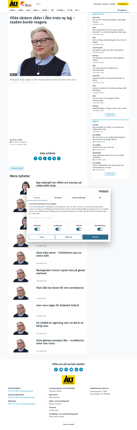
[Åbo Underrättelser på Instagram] (66, 369)
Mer (76, 10)
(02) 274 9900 (13, 391)
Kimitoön (96, 18)
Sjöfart (20, 10)
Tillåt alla (95, 237)
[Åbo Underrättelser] (68, 380)
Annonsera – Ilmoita (101, 4)
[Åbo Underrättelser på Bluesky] (61, 369)
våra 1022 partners (39, 207)
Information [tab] (58, 197)
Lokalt (12, 10)
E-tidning (60, 10)
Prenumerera (123, 4)
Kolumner (96, 135)
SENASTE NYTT (98, 14)
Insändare (97, 153)
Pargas (95, 56)
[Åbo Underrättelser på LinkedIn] (76, 369)
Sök (71, 10)
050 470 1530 (13, 404)
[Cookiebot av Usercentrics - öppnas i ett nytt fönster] (100, 191)
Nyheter (96, 76)
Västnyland (98, 48)
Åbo (94, 28)
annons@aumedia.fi (27, 397)
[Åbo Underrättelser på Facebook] (56, 369)
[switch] (58, 229)
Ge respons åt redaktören (19, 142)
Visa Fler (110, 115)
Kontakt (112, 4)
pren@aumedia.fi (26, 391)
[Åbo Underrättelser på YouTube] (71, 369)
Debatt (44, 10)
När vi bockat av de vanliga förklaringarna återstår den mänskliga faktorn (109, 139)
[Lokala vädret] (37, 4)
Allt (52, 10)
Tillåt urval (68, 237)
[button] (122, 10)
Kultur (35, 10)
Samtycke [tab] (37, 197)
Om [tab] (100, 197)
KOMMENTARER (16, 168)
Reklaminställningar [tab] (79, 197)
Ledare (95, 125)
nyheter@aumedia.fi (27, 404)
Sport (28, 10)
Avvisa (42, 237)
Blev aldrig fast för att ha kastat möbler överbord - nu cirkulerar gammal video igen (109, 32)
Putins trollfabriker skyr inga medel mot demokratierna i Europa (108, 167)
